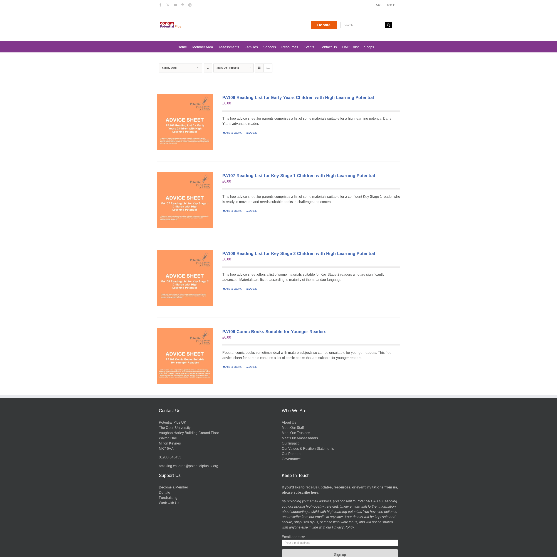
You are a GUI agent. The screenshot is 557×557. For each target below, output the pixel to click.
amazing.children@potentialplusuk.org (188, 466)
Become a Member (173, 487)
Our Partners (291, 454)
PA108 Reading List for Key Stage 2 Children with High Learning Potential (298, 253)
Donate (324, 25)
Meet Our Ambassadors (300, 438)
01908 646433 (170, 457)
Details (253, 132)
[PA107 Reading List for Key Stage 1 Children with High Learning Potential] (185, 200)
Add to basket (233, 132)
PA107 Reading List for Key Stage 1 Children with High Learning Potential (298, 175)
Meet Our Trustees (296, 433)
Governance (291, 459)
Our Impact (290, 443)
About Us (289, 422)
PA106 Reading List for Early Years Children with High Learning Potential (298, 97)
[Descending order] (208, 68)
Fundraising (168, 498)
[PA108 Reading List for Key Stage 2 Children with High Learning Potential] (185, 278)
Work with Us (169, 503)
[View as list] (268, 68)
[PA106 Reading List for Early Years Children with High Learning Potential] (185, 122)
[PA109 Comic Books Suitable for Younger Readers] (185, 356)
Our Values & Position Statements (308, 448)
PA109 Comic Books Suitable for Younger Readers (274, 331)
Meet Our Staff (293, 427)
